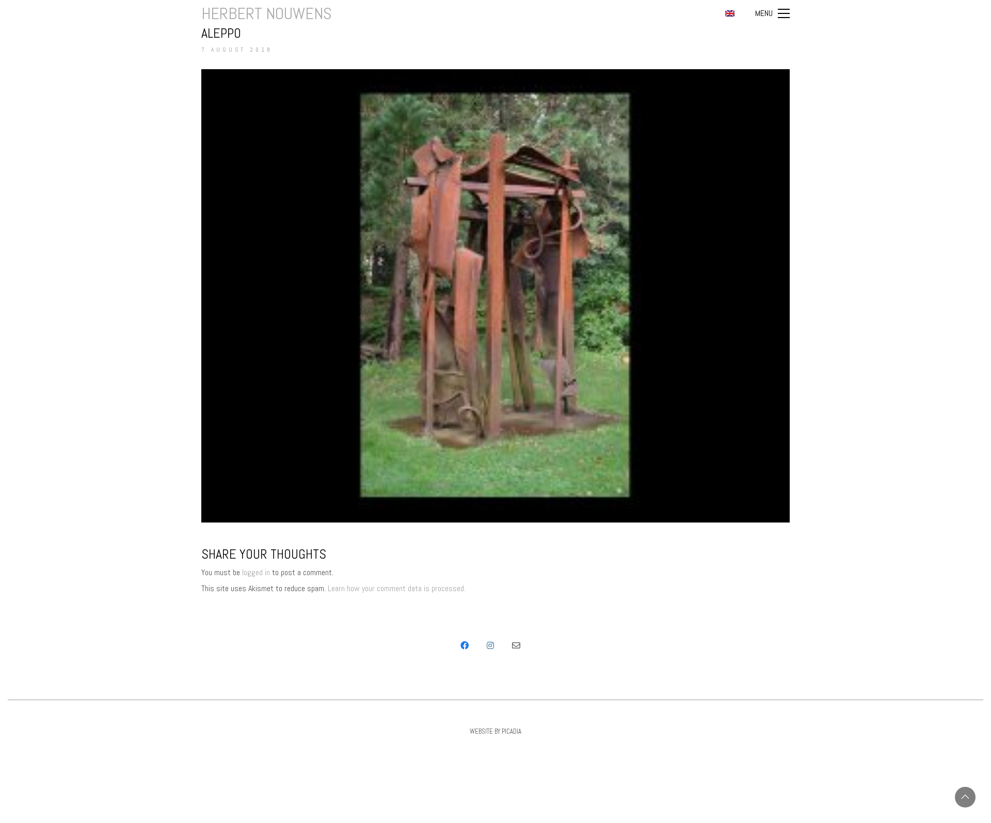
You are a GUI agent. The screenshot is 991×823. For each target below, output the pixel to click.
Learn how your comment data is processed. (397, 588)
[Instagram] (490, 645)
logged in (256, 572)
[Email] (516, 645)
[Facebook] (464, 645)
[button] (772, 13)
